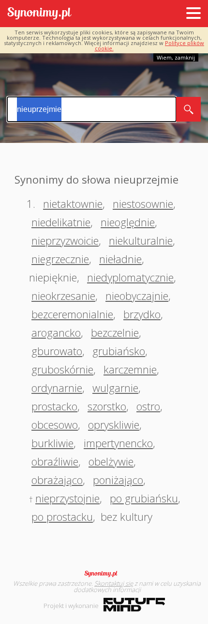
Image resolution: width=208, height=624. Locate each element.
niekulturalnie (141, 240)
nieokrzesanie (63, 295)
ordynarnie (56, 387)
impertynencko (118, 443)
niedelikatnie (60, 222)
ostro (148, 406)
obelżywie (111, 461)
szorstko (107, 406)
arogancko (56, 332)
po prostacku (62, 516)
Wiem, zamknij (176, 57)
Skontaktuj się (113, 583)
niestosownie (143, 203)
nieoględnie (128, 222)
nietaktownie (73, 203)
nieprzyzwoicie (65, 240)
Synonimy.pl (39, 13)
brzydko (142, 314)
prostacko (54, 406)
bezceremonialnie (72, 314)
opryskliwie (113, 424)
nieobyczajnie (136, 295)
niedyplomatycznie (130, 277)
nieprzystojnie (67, 498)
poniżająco (118, 479)
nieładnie (120, 258)
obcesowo (54, 424)
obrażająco (57, 479)
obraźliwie (54, 461)
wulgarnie (115, 387)
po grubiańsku (144, 498)
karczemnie (130, 369)
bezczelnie (115, 332)
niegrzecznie (60, 258)
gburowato (56, 350)
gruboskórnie (62, 369)
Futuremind (134, 604)
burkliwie (52, 443)
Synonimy (104, 573)
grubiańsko (118, 350)
